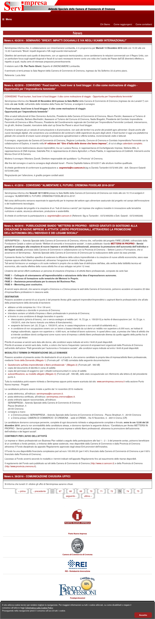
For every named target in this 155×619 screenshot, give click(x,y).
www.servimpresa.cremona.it (111, 381)
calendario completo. (133, 143)
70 (91, 491)
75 (138, 491)
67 (60, 491)
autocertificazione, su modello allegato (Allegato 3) (32, 373)
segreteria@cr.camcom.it (72, 167)
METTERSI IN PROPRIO (123, 243)
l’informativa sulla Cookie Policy (39, 608)
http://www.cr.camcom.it (102, 463)
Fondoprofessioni (77, 598)
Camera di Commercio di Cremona (77, 554)
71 (101, 491)
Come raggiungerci (123, 24)
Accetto (143, 615)
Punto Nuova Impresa (77, 533)
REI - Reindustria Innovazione (77, 571)
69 (81, 491)
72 (111, 491)
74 (128, 491)
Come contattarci (144, 24)
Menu (9, 19)
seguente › (71, 495)
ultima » (88, 495)
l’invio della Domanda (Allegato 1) (30, 360)
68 (70, 491)
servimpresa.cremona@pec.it (60, 396)
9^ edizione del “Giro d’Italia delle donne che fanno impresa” (76, 143)
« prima (22, 491)
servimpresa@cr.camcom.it (50, 393)
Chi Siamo (105, 24)
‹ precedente (39, 491)
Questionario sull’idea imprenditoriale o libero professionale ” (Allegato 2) (43, 364)
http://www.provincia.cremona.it (20, 466)
